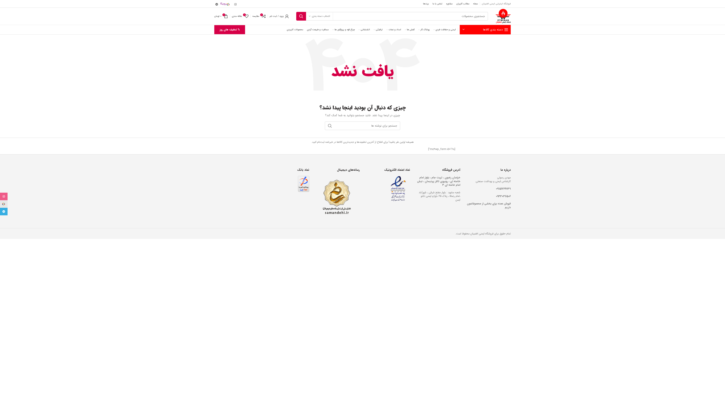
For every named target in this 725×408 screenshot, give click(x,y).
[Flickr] (226, 3)
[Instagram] (235, 4)
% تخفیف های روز (230, 30)
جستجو (301, 16)
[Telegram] (216, 4)
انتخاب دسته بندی (321, 16)
